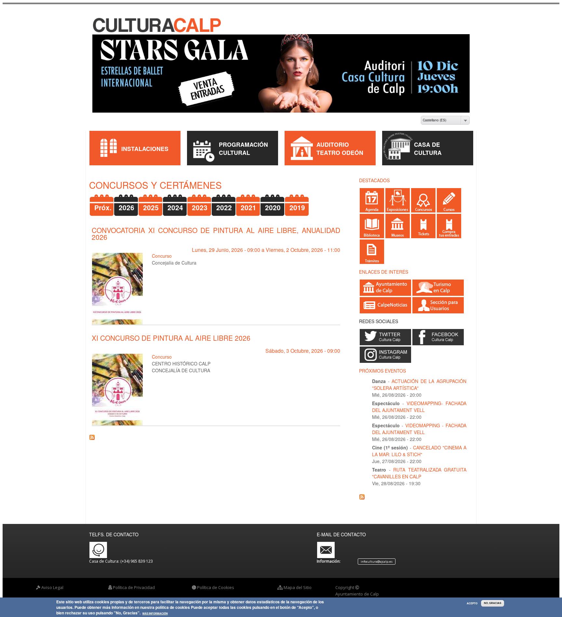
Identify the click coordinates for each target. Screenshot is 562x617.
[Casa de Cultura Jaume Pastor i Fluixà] (141, 25)
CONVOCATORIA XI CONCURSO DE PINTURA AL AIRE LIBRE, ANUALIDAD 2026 (216, 228)
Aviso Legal (52, 582)
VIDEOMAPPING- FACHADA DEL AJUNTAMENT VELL (419, 401)
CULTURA (428, 147)
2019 (297, 202)
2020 (273, 202)
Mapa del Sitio (298, 582)
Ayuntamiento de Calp (357, 588)
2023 (199, 202)
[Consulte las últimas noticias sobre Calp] (385, 305)
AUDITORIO (332, 139)
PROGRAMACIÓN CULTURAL (243, 143)
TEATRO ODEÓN (339, 147)
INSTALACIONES (144, 143)
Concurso (162, 250)
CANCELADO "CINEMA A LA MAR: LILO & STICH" (419, 445)
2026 (126, 202)
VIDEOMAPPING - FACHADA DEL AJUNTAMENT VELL (419, 423)
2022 (224, 202)
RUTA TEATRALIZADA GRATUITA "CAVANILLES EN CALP (419, 467)
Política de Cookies (215, 582)
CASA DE (427, 139)
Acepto (472, 603)
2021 (248, 202)
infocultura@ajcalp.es (377, 556)
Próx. (103, 202)
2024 (175, 202)
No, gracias (492, 603)
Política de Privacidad (134, 582)
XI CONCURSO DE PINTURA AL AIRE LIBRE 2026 (171, 332)
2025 (151, 202)
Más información (155, 613)
